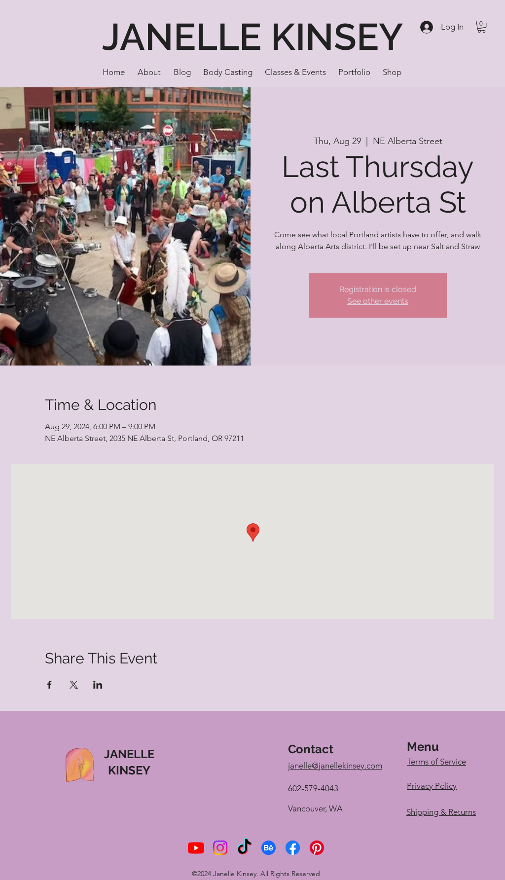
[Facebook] (292, 847)
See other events (377, 301)
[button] (481, 27)
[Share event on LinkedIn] (98, 685)
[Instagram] (220, 847)
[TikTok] (244, 847)
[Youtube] (196, 847)
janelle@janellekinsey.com (335, 765)
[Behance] (268, 847)
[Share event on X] (73, 685)
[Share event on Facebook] (49, 685)
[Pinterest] (316, 847)
